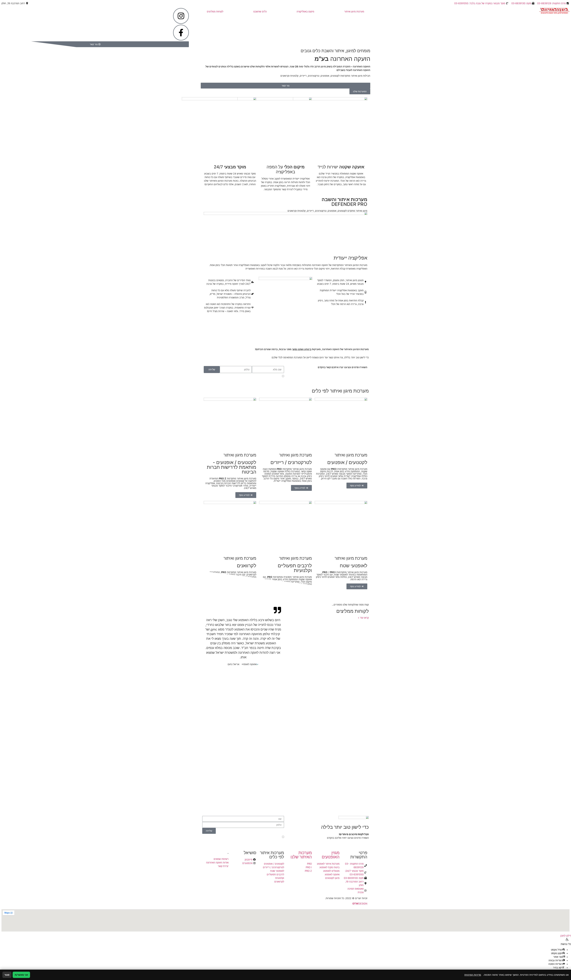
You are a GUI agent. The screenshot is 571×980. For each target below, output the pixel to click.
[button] (559, 967)
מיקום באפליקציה (305, 11)
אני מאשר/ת (21, 974)
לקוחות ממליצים (215, 11)
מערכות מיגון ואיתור (354, 11)
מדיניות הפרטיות (250, 376)
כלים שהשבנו (260, 11)
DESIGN (359, 903)
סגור (6, 974)
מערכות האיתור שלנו (301, 854)
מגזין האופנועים (330, 854)
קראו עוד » (363, 617)
